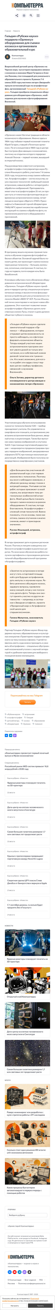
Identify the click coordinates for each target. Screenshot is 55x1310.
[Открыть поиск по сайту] (31, 15)
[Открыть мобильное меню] (38, 15)
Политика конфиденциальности (31, 1283)
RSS (41, 1280)
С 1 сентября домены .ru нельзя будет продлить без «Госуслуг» (25, 906)
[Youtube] (15, 1272)
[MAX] (24, 1272)
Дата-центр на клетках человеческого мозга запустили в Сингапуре (25, 808)
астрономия (29, 714)
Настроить (15, 1306)
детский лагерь (13, 721)
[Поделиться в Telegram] (10, 735)
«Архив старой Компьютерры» (21, 1226)
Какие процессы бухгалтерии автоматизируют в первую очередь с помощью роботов (24, 1190)
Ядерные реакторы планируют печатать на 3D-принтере (26, 784)
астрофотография (14, 717)
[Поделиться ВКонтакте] (6, 735)
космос (27, 721)
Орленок (27, 724)
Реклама (11, 1283)
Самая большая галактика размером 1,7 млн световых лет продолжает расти (26, 832)
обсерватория (13, 724)
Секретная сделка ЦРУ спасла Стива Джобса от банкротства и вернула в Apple (27, 881)
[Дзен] (29, 1272)
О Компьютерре (14, 1280)
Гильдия (30, 717)
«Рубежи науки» (13, 714)
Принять (40, 1306)
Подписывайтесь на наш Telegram (27, 695)
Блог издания (30, 1280)
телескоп (38, 724)
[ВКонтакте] (10, 1272)
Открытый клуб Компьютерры (21, 996)
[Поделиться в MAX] (14, 735)
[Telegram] (19, 1272)
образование (39, 721)
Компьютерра (17, 55)
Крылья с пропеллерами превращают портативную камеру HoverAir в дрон (25, 857)
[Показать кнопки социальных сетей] (16, 15)
